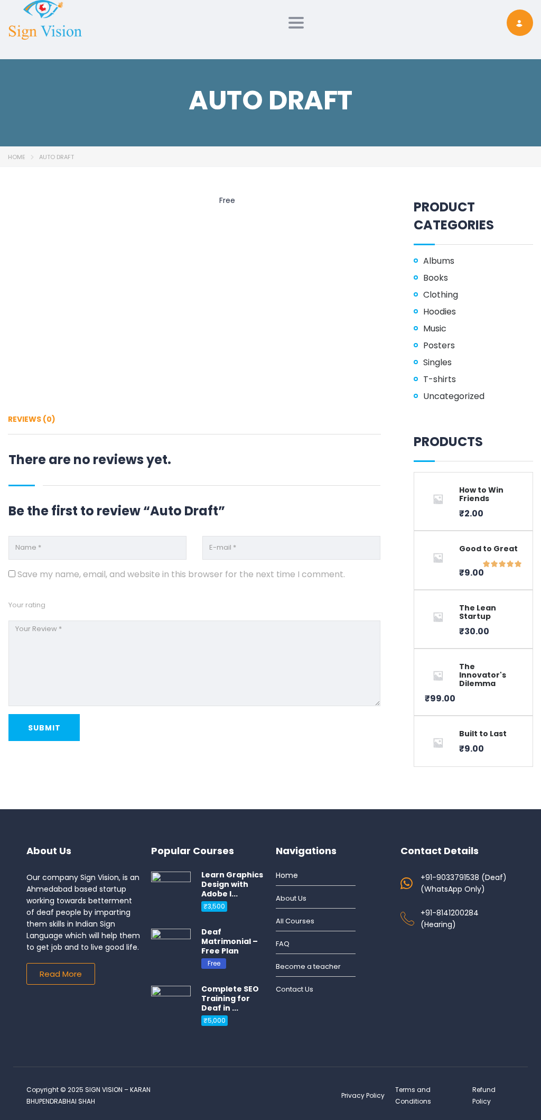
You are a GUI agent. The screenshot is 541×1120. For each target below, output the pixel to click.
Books (435, 278)
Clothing (440, 295)
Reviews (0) (31, 419)
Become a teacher (308, 966)
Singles (437, 362)
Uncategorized (453, 396)
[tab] (31, 423)
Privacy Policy (363, 1095)
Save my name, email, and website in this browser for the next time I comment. (181, 574)
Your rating (26, 605)
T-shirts (439, 379)
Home (16, 157)
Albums (438, 261)
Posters (439, 345)
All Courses (295, 921)
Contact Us (294, 989)
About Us (291, 898)
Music (434, 329)
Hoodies (439, 312)
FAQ (283, 944)
